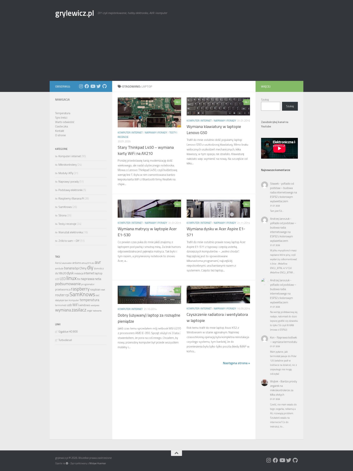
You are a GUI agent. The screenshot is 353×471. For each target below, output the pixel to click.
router (60, 295)
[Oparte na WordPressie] (67, 463)
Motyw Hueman (97, 463)
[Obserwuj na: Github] (104, 86)
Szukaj (265, 99)
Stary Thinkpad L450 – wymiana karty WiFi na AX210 (146, 150)
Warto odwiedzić (64, 122)
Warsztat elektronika (70, 232)
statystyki (59, 300)
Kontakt (59, 131)
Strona (62, 215)
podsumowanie (68, 284)
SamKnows (65, 207)
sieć (97, 295)
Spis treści (61, 117)
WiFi (75, 304)
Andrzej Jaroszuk (280, 219)
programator (88, 284)
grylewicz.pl (74, 12)
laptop (98, 273)
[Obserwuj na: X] (98, 86)
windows (84, 305)
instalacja (78, 273)
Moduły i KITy (65, 173)
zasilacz (79, 309)
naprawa (87, 278)
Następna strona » (236, 363)
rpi (67, 294)
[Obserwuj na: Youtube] (92, 86)
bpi (77, 268)
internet (89, 273)
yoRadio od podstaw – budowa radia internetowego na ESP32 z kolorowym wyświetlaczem (283, 192)
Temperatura (62, 113)
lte (78, 279)
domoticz (99, 268)
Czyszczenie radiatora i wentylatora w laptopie (217, 317)
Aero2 (58, 263)
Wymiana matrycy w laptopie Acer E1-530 (147, 232)
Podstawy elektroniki (70, 190)
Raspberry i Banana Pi (71, 198)
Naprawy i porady (156, 132)
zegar (89, 310)
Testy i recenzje (67, 224)
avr (98, 262)
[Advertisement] (176, 53)
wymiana (63, 310)
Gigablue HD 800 (68, 331)
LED (63, 278)
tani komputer (72, 300)
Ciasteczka (61, 126)
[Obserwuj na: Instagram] (81, 86)
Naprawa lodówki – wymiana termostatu (283, 339)
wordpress (95, 305)
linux (71, 278)
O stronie (60, 135)
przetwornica (62, 289)
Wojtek (274, 381)
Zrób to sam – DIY (69, 241)
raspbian (95, 289)
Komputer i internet (130, 132)
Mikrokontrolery (67, 165)
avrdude (59, 268)
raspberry (80, 288)
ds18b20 (60, 273)
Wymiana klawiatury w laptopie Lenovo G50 (214, 129)
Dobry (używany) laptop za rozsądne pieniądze (149, 318)
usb (69, 304)
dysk (70, 273)
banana (69, 268)
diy (90, 267)
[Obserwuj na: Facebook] (87, 86)
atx (93, 263)
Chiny (82, 268)
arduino (76, 263)
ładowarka (97, 310)
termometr (61, 305)
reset (103, 289)
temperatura (89, 300)
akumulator (67, 263)
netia (98, 278)
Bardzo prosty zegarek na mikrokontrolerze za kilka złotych (283, 388)
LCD (57, 279)
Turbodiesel (65, 340)
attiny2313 (86, 263)
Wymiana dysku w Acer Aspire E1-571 (216, 232)
